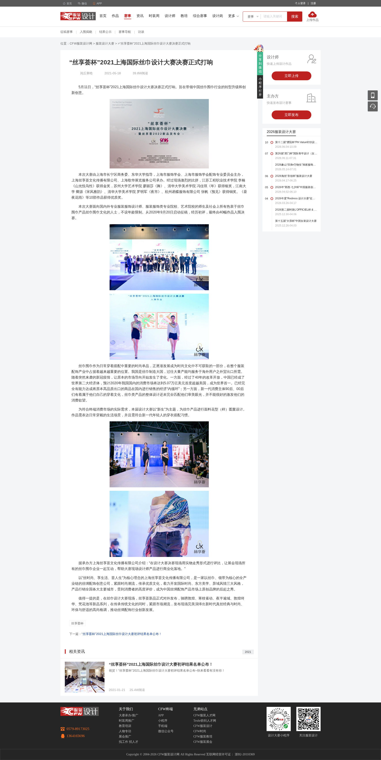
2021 (248, 652)
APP (161, 715)
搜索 (294, 16)
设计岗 (217, 16)
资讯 (140, 16)
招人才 (133, 741)
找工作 (123, 741)
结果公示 (105, 32)
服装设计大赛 (105, 43)
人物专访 (125, 731)
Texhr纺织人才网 (204, 720)
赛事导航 (125, 32)
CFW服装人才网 (204, 715)
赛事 (127, 16)
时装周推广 (126, 720)
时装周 (154, 16)
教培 (184, 16)
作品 (115, 16)
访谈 (141, 32)
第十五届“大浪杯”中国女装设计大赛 (296, 220)
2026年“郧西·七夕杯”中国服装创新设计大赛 (296, 187)
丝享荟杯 (77, 623)
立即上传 (291, 76)
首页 (67, 3)
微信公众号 (166, 731)
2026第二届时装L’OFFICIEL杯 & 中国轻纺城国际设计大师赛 (296, 209)
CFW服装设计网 (81, 43)
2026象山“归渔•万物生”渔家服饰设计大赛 (296, 164)
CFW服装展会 (202, 741)
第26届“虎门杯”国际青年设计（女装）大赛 (296, 153)
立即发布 (291, 115)
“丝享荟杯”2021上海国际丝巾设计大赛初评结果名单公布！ (122, 634)
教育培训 (125, 726)
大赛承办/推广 (128, 715)
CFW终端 (165, 709)
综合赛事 (200, 16)
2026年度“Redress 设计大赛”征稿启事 (296, 198)
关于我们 (126, 709)
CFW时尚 (199, 731)
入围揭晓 (86, 32)
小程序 (162, 720)
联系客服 (373, 106)
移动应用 (373, 95)
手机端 (162, 726)
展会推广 (125, 736)
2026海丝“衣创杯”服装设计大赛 (293, 175)
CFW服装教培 (202, 736)
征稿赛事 (66, 32)
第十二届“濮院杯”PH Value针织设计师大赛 (296, 142)
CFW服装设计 (202, 726)
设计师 (170, 16)
